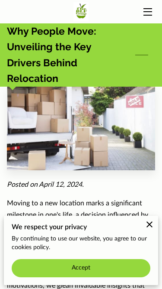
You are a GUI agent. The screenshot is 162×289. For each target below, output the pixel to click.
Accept (81, 268)
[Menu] (147, 12)
